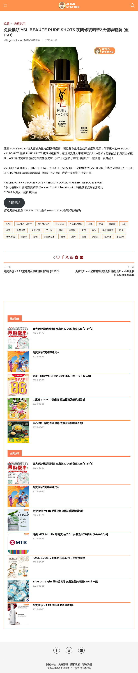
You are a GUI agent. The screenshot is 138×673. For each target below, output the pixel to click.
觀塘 (84, 236)
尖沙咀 (72, 230)
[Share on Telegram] (76, 257)
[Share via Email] (81, 257)
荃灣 (73, 236)
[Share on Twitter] (67, 257)
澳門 (63, 236)
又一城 (49, 230)
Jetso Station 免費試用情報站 (25, 40)
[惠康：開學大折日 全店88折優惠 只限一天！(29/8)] (18, 385)
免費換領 (21, 230)
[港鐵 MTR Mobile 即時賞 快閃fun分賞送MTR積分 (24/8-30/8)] (18, 543)
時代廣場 (10, 236)
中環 (101, 223)
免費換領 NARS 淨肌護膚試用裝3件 (53, 605)
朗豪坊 (24, 236)
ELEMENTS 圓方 (24, 223)
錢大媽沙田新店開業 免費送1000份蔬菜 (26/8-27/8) (63, 328)
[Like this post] (58, 257)
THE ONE (59, 223)
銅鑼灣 (120, 236)
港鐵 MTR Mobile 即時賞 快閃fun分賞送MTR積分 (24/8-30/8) (70, 534)
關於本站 (51, 664)
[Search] (132, 5)
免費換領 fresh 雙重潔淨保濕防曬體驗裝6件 (58, 510)
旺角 (121, 230)
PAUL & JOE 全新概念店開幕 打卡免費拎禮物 (59, 558)
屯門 (84, 230)
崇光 (94, 230)
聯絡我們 (87, 664)
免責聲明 (63, 664)
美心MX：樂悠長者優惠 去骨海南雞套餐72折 (58, 423)
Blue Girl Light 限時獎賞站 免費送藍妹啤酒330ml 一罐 (65, 581)
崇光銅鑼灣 (107, 230)
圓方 (61, 230)
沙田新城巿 (49, 236)
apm (8, 223)
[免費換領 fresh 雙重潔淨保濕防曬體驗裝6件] (18, 520)
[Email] (81, 650)
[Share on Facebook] (63, 257)
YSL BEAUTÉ (76, 223)
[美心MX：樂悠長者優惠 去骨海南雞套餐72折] (18, 432)
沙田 (35, 236)
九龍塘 (112, 223)
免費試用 (35, 230)
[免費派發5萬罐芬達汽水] (18, 361)
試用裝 (95, 236)
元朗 (124, 223)
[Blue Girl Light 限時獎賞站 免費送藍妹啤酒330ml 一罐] (18, 591)
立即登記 (14, 203)
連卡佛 (108, 236)
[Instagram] (69, 650)
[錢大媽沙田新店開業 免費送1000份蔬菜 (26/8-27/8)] (18, 338)
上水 (90, 223)
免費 (8, 230)
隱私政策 (75, 664)
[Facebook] (56, 650)
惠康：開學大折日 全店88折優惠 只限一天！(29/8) (62, 376)
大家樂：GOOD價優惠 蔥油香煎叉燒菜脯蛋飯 (59, 399)
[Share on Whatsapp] (71, 257)
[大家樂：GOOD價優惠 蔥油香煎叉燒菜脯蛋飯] (18, 408)
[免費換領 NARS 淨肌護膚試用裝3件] (18, 614)
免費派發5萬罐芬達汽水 (46, 352)
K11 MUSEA (43, 223)
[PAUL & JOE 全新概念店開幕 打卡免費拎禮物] (18, 567)
